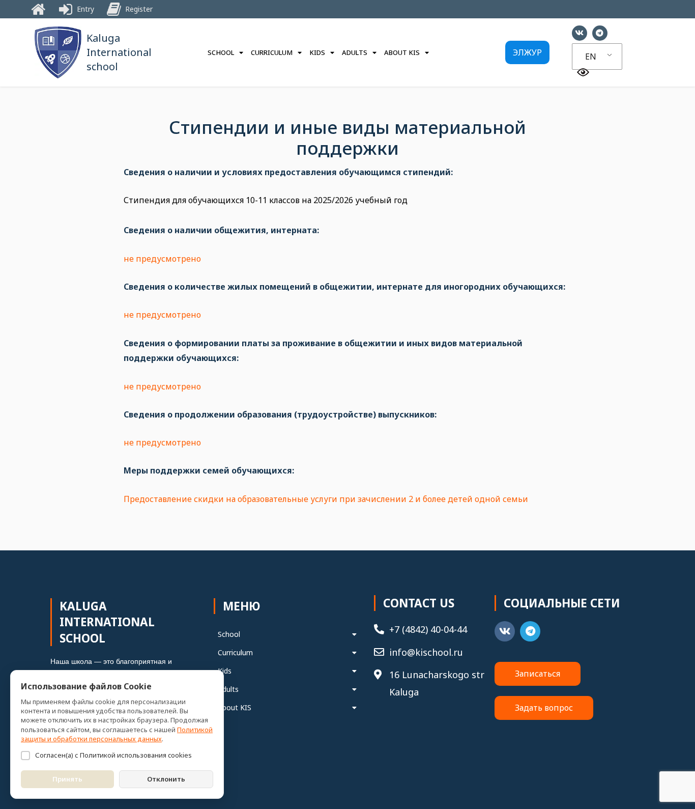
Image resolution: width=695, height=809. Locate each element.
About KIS (402, 52)
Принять (67, 779)
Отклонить (166, 779)
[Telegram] (599, 33)
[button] (527, 52)
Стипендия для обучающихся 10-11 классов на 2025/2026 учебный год (266, 200)
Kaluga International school (119, 52)
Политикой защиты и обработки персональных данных (117, 734)
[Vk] (579, 33)
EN (590, 56)
